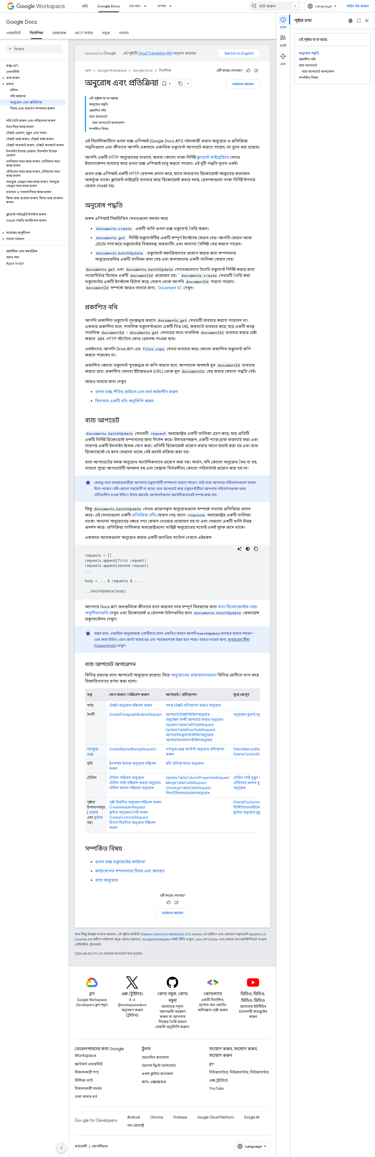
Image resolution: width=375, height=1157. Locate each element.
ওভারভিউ (13, 33)
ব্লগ (211, 1064)
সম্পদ (161, 6)
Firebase (180, 1117)
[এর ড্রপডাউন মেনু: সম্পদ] (172, 6)
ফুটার (98, 817)
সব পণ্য (135, 6)
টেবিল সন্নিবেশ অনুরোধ (126, 778)
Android (133, 1117)
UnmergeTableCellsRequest (188, 788)
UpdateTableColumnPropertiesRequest (197, 778)
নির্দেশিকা (36, 33)
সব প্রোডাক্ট (135, 1125)
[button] (33, 78)
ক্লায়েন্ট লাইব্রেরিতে (213, 157)
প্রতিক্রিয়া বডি (144, 515)
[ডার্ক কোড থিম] (248, 549)
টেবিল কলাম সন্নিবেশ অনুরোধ (131, 788)
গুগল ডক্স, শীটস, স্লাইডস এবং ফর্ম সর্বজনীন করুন (136, 391)
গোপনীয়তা (100, 1146)
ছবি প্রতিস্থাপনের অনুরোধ (185, 763)
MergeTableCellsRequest (186, 783)
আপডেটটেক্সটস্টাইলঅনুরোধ (188, 714)
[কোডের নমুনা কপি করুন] (256, 549)
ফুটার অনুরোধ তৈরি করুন (128, 812)
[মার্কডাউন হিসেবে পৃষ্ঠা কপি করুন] (180, 83)
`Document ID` (169, 287)
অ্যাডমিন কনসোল (155, 1057)
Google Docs (108, 6)
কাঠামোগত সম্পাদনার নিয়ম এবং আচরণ (130, 871)
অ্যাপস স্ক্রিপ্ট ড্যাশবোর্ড (159, 1065)
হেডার (93, 812)
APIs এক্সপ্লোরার (154, 1082)
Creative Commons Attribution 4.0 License (171, 934)
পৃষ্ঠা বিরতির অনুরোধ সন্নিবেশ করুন (135, 802)
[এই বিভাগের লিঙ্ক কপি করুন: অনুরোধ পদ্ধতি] (128, 206)
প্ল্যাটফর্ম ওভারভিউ (89, 1064)
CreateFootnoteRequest (128, 817)
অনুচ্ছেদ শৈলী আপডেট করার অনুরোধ (194, 719)
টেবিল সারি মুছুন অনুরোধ (252, 778)
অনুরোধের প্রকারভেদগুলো (194, 675)
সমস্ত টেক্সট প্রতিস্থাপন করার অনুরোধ (193, 705)
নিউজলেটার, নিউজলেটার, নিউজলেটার (239, 1072)
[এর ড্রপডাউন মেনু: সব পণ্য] (147, 6)
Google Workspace (111, 70)
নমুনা (106, 33)
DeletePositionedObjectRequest (259, 802)
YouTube (216, 1088)
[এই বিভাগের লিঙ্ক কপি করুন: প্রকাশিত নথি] (123, 308)
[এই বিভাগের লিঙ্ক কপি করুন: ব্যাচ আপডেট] (124, 421)
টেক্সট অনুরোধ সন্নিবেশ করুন (130, 705)
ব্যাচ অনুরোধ (106, 880)
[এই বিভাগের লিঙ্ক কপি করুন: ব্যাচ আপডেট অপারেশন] (141, 665)
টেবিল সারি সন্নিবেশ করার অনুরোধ (135, 783)
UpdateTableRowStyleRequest (190, 730)
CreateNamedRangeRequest (132, 749)
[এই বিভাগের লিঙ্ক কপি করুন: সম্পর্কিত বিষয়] (127, 849)
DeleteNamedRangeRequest (256, 749)
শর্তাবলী (81, 1146)
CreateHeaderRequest (127, 807)
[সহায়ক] (248, 70)
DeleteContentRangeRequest (257, 754)
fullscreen (359, 21)
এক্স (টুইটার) (218, 1080)
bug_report (350, 21)
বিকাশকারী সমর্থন (88, 1088)
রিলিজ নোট (84, 1080)
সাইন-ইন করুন (357, 6)
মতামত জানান (243, 84)
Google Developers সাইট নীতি (163, 939)
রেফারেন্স (59, 33)
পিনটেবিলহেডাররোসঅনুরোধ (188, 793)
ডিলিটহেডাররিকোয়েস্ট (250, 807)
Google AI (251, 1117)
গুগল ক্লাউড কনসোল (157, 1074)
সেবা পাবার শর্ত (86, 1097)
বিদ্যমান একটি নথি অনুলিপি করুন (124, 400)
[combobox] (274, 6)
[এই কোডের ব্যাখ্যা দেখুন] (239, 549)
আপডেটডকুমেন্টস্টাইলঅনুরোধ (189, 735)
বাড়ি (85, 6)
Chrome (156, 1117)
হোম (88, 70)
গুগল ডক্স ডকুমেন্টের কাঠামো (120, 861)
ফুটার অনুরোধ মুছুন (248, 812)
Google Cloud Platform (215, 1117)
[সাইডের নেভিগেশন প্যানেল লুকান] (61, 1148)
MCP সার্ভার (84, 33)
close (367, 21)
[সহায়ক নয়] (256, 70)
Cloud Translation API (155, 53)
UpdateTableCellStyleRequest (190, 725)
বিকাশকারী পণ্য (87, 1072)
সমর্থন (124, 33)
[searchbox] (34, 49)
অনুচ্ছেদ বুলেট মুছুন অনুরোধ (254, 714)
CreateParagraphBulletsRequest (135, 714)
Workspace (50, 6)
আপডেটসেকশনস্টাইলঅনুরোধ (189, 740)
